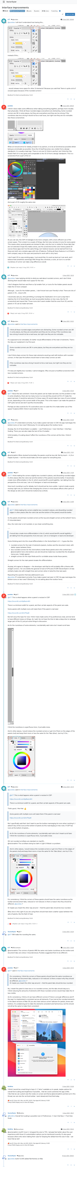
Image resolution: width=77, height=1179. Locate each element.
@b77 (16, 391)
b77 (9, 19)
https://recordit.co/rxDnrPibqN (18, 613)
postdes (10, 106)
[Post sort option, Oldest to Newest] (62, 14)
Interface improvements (28, 324)
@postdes (15, 19)
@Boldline (21, 1113)
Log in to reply (70, 14)
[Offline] (4, 21)
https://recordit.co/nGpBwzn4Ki (19, 601)
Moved (6, 11)
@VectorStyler (16, 947)
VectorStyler (11, 2)
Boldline (10, 1086)
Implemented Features (18, 11)
